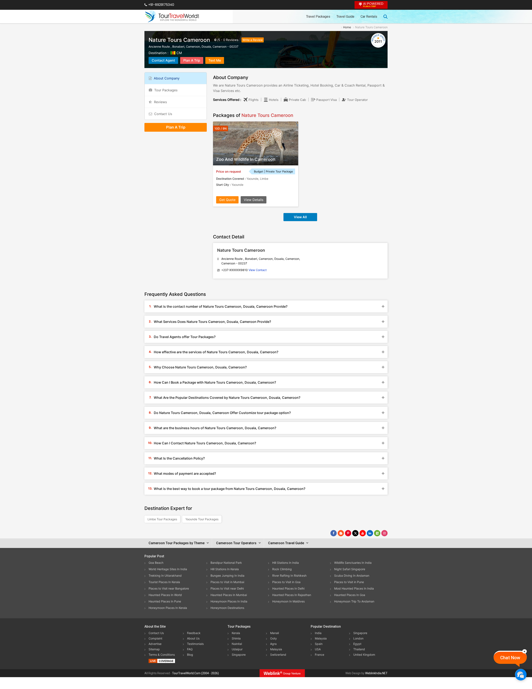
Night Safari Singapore (349, 569)
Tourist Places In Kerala (164, 582)
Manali (274, 633)
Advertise (155, 644)
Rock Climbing (282, 569)
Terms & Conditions (162, 654)
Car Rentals (369, 17)
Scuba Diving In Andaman (351, 575)
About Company (167, 78)
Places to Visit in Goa (286, 582)
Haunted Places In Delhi (288, 588)
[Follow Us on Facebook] (333, 533)
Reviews (232, 40)
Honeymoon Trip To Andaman (354, 601)
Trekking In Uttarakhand (165, 575)
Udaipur (237, 649)
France (319, 654)
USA (318, 649)
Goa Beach (156, 562)
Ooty (273, 638)
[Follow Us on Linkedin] (370, 533)
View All (300, 217)
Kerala (236, 633)
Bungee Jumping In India (227, 575)
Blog (190, 654)
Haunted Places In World (165, 595)
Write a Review (253, 40)
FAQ (190, 649)
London (358, 638)
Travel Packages (318, 17)
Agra (273, 644)
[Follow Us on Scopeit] (377, 533)
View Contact (258, 270)
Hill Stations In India (285, 562)
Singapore (239, 654)
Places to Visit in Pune (349, 582)
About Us (193, 638)
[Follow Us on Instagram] (384, 533)
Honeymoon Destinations (227, 608)
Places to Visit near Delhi (227, 588)
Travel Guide (345, 17)
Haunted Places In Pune (165, 601)
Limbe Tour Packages (162, 519)
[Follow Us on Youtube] (363, 533)
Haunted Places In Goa (349, 595)
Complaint (155, 638)
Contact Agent (163, 60)
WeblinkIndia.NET (376, 673)
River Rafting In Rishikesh (289, 575)
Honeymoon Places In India (229, 601)
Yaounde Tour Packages (201, 519)
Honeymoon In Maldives (288, 601)
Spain (319, 644)
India (318, 633)
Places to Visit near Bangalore (169, 588)
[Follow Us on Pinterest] (348, 533)
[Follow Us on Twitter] (355, 533)
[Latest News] (341, 533)
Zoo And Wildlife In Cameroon (245, 159)
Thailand (359, 649)
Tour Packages (165, 90)
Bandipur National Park (226, 562)
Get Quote (227, 200)
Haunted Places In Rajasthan (291, 595)
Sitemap (154, 649)
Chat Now (510, 657)
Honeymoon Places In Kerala (168, 608)
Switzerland (278, 654)
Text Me (214, 60)
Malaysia (276, 649)
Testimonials (195, 644)
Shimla (236, 638)
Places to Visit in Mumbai (227, 582)
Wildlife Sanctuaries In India (353, 562)
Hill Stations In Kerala (225, 569)
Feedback (194, 633)
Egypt (357, 644)
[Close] (524, 651)
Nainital (237, 644)
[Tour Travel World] (172, 17)
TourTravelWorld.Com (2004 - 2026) (195, 673)
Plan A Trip (191, 60)
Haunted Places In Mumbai (229, 595)
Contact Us (163, 114)
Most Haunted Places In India (354, 588)
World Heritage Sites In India (168, 569)
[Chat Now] (520, 674)
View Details (253, 200)
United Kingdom (364, 654)
